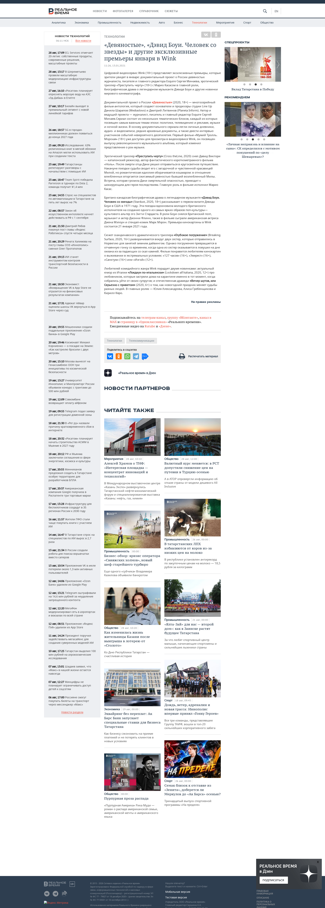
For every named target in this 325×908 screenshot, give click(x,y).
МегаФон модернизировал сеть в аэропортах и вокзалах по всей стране (72, 611)
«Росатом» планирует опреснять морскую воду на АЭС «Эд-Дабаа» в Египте (71, 94)
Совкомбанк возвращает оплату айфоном (67, 401)
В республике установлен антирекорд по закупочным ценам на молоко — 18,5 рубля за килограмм (192, 555)
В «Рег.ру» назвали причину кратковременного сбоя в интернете (71, 426)
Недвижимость (140, 22)
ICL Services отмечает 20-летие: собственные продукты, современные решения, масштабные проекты (71, 58)
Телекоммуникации (141, 340)
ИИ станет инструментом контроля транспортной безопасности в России (68, 262)
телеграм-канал (153, 317)
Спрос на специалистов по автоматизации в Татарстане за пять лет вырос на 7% (72, 198)
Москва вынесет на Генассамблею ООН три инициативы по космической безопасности (69, 367)
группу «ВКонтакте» (182, 317)
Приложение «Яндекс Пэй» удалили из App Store (71, 625)
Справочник (149, 11)
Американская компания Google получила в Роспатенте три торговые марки (70, 492)
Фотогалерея (123, 11)
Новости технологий (72, 36)
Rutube (150, 326)
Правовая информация (265, 892)
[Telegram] (136, 356)
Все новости (83, 40)
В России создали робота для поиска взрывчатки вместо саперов (69, 553)
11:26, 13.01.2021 (114, 65)
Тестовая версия (176, 897)
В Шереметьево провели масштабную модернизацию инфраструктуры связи (70, 77)
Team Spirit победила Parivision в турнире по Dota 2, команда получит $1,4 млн (71, 183)
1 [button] (244, 84)
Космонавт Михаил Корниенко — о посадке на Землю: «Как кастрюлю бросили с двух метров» (71, 347)
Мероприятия (225, 22)
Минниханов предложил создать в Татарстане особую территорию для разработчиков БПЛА (70, 475)
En (276, 11)
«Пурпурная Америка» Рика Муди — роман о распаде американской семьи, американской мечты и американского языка (131, 807)
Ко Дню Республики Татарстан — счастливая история (127, 644)
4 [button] (261, 84)
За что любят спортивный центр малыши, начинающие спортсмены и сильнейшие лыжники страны (190, 635)
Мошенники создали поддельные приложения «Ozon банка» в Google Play (70, 330)
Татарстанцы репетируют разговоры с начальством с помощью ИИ (67, 167)
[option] (253, 64)
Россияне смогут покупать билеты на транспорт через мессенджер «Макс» (69, 700)
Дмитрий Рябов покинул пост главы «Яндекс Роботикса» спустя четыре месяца (71, 229)
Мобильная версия (177, 892)
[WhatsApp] (127, 356)
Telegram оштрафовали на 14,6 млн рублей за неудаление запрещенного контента (72, 596)
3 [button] (255, 84)
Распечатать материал (203, 356)
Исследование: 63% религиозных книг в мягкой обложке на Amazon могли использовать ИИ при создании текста (72, 150)
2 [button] (250, 84)
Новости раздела (72, 712)
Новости (100, 11)
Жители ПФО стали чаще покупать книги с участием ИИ (70, 522)
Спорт (247, 22)
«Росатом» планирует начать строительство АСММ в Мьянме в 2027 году (71, 442)
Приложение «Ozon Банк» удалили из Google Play (69, 582)
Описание (263, 898)
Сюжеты (171, 11)
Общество (266, 22)
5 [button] (264, 139)
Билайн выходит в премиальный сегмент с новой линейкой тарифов (69, 109)
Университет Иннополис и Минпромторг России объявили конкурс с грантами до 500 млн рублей (71, 386)
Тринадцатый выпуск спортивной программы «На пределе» (192, 795)
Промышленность (109, 22)
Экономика (82, 22)
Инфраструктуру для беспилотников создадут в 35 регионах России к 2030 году (70, 507)
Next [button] (278, 64)
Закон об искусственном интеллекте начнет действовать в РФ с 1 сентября (71, 214)
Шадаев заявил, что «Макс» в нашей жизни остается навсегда (70, 670)
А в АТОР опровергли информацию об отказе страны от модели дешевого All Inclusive (191, 474)
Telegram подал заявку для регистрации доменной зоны (72, 413)
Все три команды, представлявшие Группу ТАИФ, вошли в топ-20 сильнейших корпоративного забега (191, 716)
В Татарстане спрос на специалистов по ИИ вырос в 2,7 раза (72, 538)
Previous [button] (227, 64)
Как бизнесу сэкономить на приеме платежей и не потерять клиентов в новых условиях (132, 727)
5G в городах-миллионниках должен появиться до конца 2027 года (70, 133)
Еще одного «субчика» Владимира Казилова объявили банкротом (132, 565)
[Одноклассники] (216, 35)
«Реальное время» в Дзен (137, 373)
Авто (162, 22)
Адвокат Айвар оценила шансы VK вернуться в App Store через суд (72, 306)
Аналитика (59, 22)
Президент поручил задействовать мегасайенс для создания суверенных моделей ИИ (71, 639)
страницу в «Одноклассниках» (143, 322)
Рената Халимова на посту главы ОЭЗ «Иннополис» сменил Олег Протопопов (70, 245)
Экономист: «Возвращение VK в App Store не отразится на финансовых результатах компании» (70, 289)
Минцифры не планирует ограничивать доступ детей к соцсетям (70, 685)
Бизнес (178, 22)
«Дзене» (165, 326)
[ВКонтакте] (206, 35)
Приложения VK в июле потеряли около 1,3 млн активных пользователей (72, 569)
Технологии (199, 22)
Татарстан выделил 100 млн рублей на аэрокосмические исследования (72, 654)
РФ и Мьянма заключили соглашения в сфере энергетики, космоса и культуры (69, 457)
